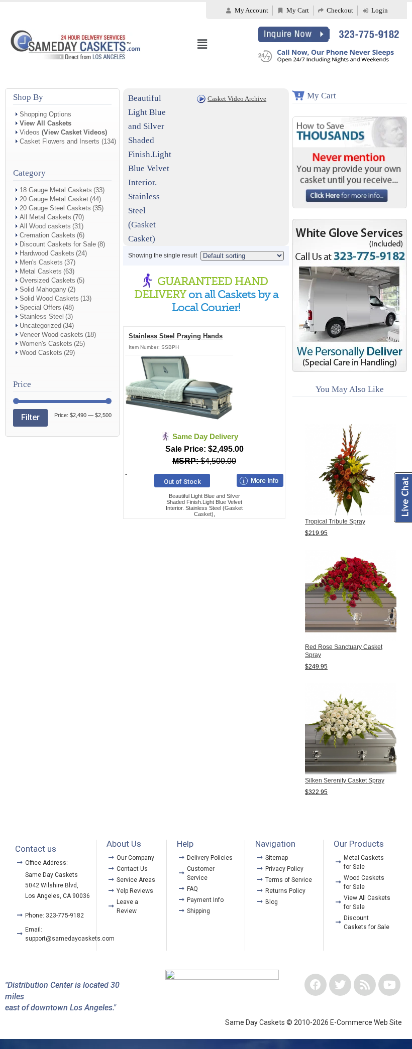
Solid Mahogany (43, 289)
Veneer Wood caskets (51, 334)
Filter (30, 417)
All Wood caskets (45, 226)
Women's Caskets (46, 343)
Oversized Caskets (47, 280)
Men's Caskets (41, 262)
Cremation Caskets (47, 235)
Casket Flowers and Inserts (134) (68, 141)
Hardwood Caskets (47, 253)
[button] (202, 44)
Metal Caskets (41, 271)
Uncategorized (40, 325)
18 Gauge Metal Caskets (56, 190)
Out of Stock (182, 481)
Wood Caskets (41, 352)
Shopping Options (45, 114)
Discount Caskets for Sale (58, 244)
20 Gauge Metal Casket (54, 199)
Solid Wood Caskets (49, 298)
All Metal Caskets (45, 217)
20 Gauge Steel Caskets (55, 208)
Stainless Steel (42, 316)
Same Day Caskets (51, 874)
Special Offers (40, 307)
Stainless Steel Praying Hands (176, 336)
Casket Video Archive (237, 98)
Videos (63, 132)
